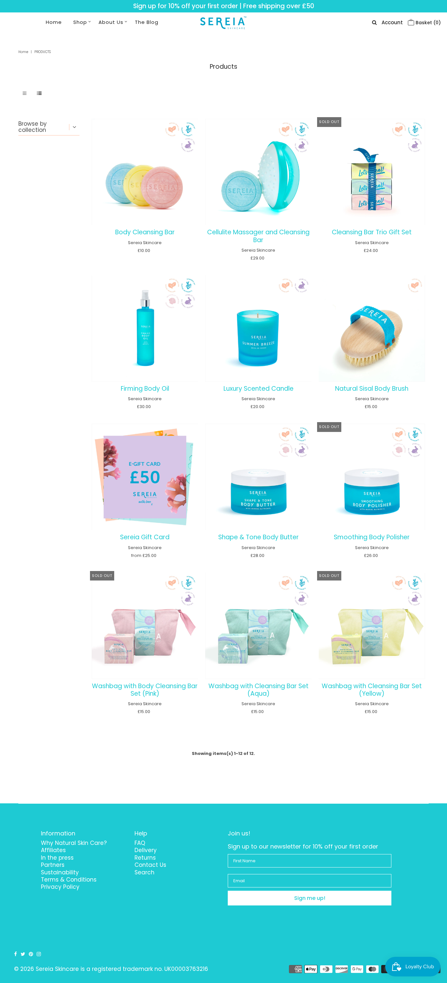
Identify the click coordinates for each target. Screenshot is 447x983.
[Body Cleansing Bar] (145, 172)
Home (54, 22)
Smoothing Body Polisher (372, 537)
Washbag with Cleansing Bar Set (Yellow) (372, 690)
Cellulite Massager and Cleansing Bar (258, 236)
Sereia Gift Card (145, 537)
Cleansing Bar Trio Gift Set (372, 232)
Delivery (145, 850)
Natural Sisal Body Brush (371, 388)
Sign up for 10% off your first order (185, 6)
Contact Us (150, 865)
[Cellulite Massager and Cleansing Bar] (258, 172)
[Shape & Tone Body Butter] (258, 477)
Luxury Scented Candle (259, 388)
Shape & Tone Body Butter (258, 537)
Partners (52, 865)
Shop (80, 22)
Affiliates (53, 850)
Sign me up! (309, 898)
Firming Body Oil (145, 388)
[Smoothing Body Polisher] (372, 477)
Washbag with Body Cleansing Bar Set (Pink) (145, 690)
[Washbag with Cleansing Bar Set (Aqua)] (258, 626)
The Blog (146, 22)
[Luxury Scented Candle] (258, 328)
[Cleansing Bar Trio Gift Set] (372, 172)
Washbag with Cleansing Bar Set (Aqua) (258, 690)
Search (144, 872)
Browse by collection (32, 127)
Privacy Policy (60, 887)
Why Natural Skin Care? (74, 843)
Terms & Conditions (69, 880)
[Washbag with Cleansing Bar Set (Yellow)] (372, 626)
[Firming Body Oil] (145, 328)
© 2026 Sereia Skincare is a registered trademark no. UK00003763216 (111, 969)
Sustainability (60, 872)
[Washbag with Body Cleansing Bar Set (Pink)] (145, 626)
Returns (145, 858)
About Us (110, 22)
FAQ (139, 843)
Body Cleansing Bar (145, 232)
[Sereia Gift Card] (145, 477)
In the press (57, 858)
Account (392, 22)
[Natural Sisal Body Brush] (372, 328)
